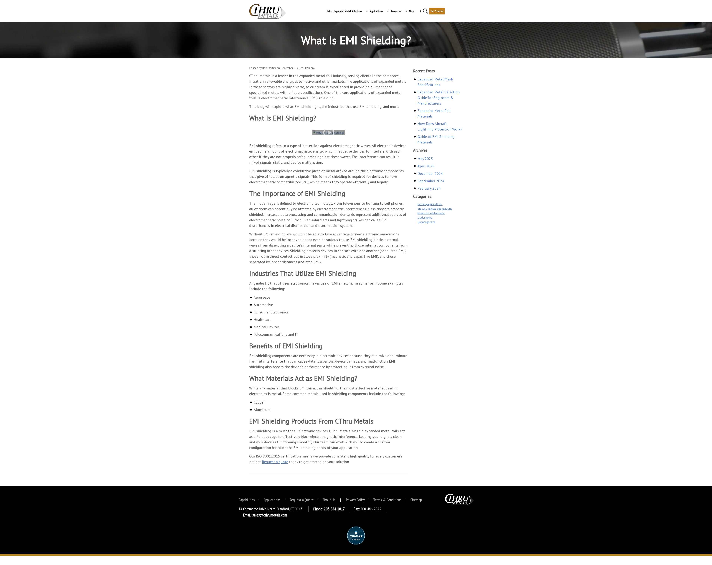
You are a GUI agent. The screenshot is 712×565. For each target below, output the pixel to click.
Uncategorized (427, 222)
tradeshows (425, 217)
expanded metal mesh (431, 213)
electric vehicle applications (435, 208)
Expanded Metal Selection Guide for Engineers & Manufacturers (439, 98)
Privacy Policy (355, 499)
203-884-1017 (334, 508)
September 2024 (431, 181)
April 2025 (426, 166)
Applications (272, 499)
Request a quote (275, 461)
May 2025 (425, 158)
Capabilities (246, 499)
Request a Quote (301, 499)
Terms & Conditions (387, 499)
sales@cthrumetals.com (269, 515)
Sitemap (416, 499)
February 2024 (429, 188)
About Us (328, 499)
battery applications (430, 204)
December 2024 (430, 173)
